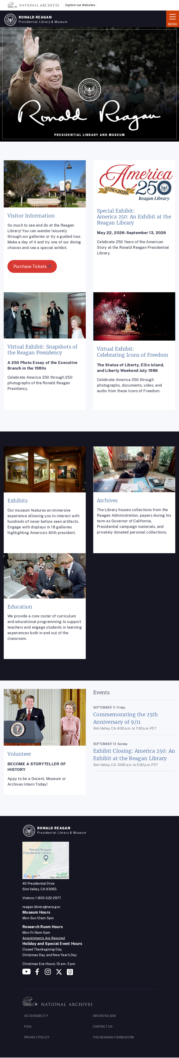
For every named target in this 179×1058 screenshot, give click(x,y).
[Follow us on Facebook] (37, 973)
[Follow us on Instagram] (47, 973)
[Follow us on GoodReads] (70, 973)
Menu (171, 18)
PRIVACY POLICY (36, 1037)
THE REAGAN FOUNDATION (113, 1037)
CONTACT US (103, 1026)
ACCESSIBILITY (36, 1016)
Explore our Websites (80, 5)
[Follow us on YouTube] (26, 973)
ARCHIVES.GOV (104, 1016)
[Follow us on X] (59, 973)
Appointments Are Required (43, 938)
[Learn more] (45, 230)
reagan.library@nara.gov (41, 907)
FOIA (27, 1026)
